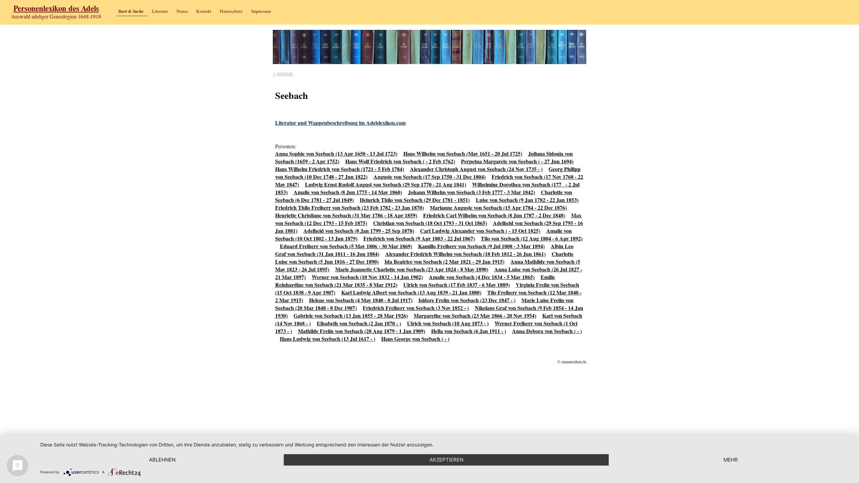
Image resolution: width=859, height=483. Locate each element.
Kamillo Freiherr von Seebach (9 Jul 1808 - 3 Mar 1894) (481, 246)
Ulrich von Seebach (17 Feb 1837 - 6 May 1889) (456, 284)
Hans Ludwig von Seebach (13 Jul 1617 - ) (327, 338)
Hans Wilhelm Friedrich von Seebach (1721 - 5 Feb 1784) (339, 169)
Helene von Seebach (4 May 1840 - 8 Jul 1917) (360, 300)
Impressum (261, 11)
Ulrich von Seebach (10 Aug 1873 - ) (448, 323)
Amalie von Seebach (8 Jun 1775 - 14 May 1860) (348, 192)
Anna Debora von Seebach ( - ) (547, 331)
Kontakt (203, 11)
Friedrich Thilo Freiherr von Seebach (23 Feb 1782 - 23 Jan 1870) (349, 207)
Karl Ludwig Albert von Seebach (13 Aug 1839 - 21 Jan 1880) (411, 292)
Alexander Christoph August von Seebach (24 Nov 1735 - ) (476, 169)
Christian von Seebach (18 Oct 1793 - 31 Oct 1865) (430, 223)
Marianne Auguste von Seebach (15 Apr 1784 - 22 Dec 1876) (498, 207)
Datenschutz (231, 11)
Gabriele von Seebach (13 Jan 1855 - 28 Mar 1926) (351, 315)
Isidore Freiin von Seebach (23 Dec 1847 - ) (466, 300)
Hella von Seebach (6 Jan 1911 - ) (468, 331)
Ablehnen (162, 460)
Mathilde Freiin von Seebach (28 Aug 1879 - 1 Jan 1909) (361, 331)
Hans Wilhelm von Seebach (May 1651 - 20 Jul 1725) (462, 153)
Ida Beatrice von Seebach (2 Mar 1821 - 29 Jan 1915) (444, 261)
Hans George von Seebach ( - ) (415, 338)
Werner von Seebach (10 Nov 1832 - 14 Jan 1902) (367, 277)
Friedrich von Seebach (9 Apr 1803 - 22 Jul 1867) (419, 238)
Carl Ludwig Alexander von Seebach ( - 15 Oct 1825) (480, 230)
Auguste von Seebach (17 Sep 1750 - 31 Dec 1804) (429, 176)
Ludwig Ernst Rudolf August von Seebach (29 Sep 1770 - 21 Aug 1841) (385, 184)
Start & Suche (131, 11)
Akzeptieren (446, 460)
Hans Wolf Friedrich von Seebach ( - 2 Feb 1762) (400, 161)
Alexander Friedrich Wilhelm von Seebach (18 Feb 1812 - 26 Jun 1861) (465, 254)
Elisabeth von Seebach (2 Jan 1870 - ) (359, 323)
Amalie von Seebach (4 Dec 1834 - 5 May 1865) (482, 277)
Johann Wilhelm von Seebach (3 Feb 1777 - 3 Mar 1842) (471, 192)
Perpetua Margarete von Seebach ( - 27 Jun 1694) (517, 161)
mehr (730, 460)
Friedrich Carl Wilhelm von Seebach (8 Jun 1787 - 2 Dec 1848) (494, 215)
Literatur (160, 11)
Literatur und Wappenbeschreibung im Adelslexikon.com (340, 122)
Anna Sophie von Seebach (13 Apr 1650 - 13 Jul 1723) (336, 153)
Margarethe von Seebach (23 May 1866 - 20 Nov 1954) (475, 315)
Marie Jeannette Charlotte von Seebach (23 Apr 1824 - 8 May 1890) (411, 269)
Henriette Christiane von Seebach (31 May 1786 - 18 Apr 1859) (346, 215)
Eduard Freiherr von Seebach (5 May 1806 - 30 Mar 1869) (346, 246)
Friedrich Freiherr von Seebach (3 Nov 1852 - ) (416, 308)
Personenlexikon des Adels (56, 8)
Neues (182, 11)
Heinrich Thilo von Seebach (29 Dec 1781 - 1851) (415, 200)
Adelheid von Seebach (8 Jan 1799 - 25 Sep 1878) (358, 230)
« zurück (283, 73)
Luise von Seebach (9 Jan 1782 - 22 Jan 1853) (527, 200)
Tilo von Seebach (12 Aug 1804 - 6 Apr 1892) (532, 238)
